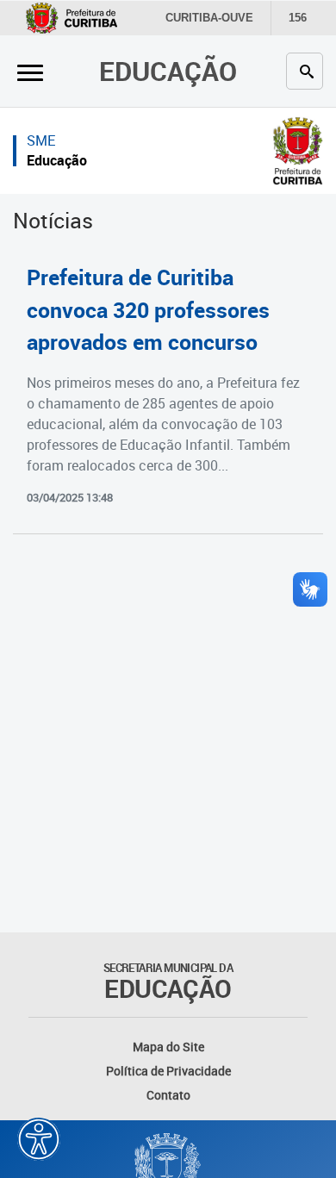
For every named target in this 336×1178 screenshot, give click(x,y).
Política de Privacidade (168, 1071)
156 (298, 17)
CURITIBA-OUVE (209, 17)
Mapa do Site (168, 1046)
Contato (168, 1095)
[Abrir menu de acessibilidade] (38, 1139)
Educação (168, 71)
